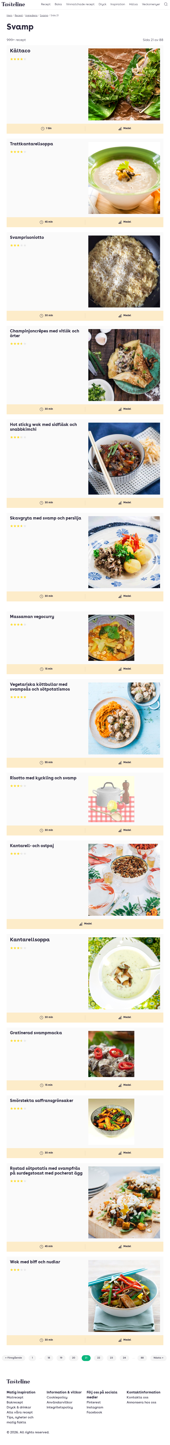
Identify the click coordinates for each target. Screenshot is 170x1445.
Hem (9, 15)
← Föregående (13, 1358)
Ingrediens (31, 15)
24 (124, 1358)
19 (61, 1358)
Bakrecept (15, 1402)
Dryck (102, 4)
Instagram (95, 1407)
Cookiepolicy (57, 1397)
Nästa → (158, 1358)
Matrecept (15, 1397)
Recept (46, 4)
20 (73, 1358)
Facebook (94, 1412)
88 (142, 1358)
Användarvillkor (59, 1402)
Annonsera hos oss (141, 1402)
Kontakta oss (137, 1397)
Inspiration (117, 4)
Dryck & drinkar (19, 1407)
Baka (58, 4)
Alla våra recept (20, 1412)
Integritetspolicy (60, 1407)
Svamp (44, 15)
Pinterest (94, 1402)
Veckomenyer (151, 4)
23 (111, 1358)
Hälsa (133, 4)
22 (98, 1358)
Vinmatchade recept (80, 4)
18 (49, 1358)
